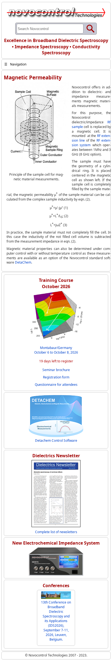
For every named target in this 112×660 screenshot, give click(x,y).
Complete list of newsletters (56, 532)
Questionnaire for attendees (56, 384)
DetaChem (23, 262)
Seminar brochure (56, 370)
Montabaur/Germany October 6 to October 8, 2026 (56, 350)
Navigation (15, 64)
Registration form (56, 377)
